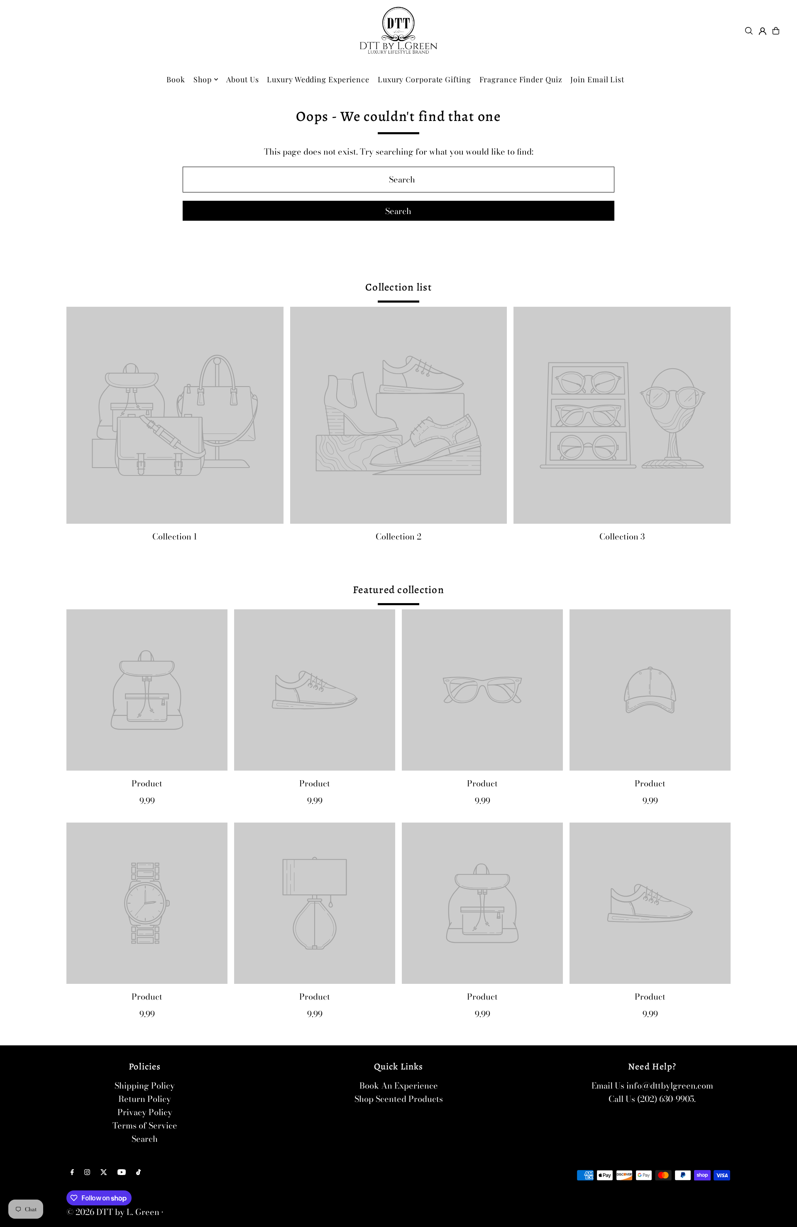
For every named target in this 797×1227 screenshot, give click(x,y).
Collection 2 (398, 536)
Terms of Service (144, 1125)
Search (145, 1138)
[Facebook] (72, 1172)
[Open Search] (749, 30)
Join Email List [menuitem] (597, 79)
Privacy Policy (144, 1112)
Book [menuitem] (175, 79)
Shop (202, 79)
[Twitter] (103, 1172)
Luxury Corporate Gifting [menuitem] (424, 79)
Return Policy (144, 1098)
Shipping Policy (145, 1085)
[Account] (762, 31)
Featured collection (398, 590)
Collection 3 (622, 536)
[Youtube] (121, 1172)
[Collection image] (175, 415)
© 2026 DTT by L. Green (112, 1211)
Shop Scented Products (398, 1098)
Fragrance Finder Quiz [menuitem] (520, 79)
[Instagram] (87, 1172)
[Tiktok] (138, 1172)
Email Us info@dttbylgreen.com (652, 1085)
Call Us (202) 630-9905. (652, 1098)
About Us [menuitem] (242, 79)
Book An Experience (398, 1085)
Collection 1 (174, 536)
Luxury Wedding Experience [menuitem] (318, 79)
